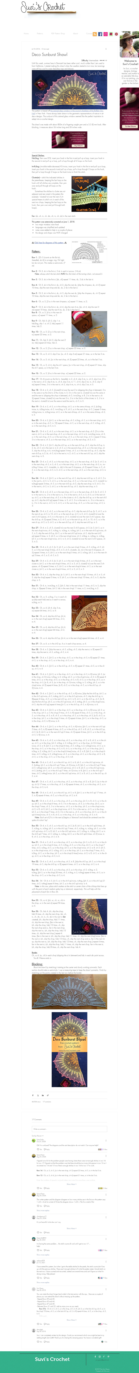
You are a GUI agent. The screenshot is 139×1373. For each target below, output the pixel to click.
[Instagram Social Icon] (106, 34)
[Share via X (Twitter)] (38, 1095)
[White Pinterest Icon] (108, 1356)
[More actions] (106, 49)
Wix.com (106, 1371)
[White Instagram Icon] (99, 1356)
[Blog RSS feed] (95, 34)
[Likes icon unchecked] (38, 1149)
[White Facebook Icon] (95, 1356)
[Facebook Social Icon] (100, 34)
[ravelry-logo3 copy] (104, 1356)
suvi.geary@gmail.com (102, 1360)
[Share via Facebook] (33, 1095)
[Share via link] (48, 1095)
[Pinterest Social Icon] (116, 34)
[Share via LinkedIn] (43, 1095)
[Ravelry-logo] (111, 34)
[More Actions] (106, 1140)
